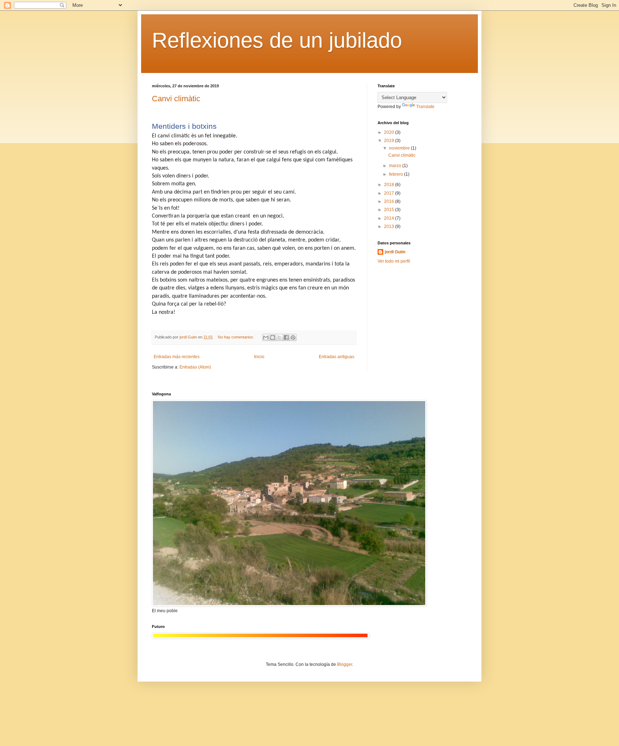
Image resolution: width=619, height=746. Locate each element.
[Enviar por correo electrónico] (265, 337)
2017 (389, 193)
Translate (425, 106)
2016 (389, 201)
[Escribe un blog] (272, 337)
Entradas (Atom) (195, 367)
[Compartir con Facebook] (286, 337)
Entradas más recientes (177, 356)
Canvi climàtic (176, 98)
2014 (389, 218)
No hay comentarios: (236, 337)
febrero (396, 174)
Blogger (344, 664)
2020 (389, 132)
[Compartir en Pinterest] (293, 337)
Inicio (259, 356)
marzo (395, 165)
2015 (389, 209)
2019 (389, 140)
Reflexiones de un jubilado (277, 40)
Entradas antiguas (336, 356)
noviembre (400, 148)
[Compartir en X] (279, 337)
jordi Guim (395, 251)
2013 (389, 226)
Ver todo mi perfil (394, 261)
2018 (389, 184)
